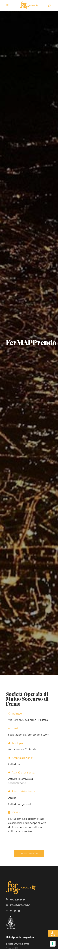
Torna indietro (29, 853)
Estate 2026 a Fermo (17, 944)
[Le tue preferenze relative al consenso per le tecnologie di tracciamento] (53, 944)
